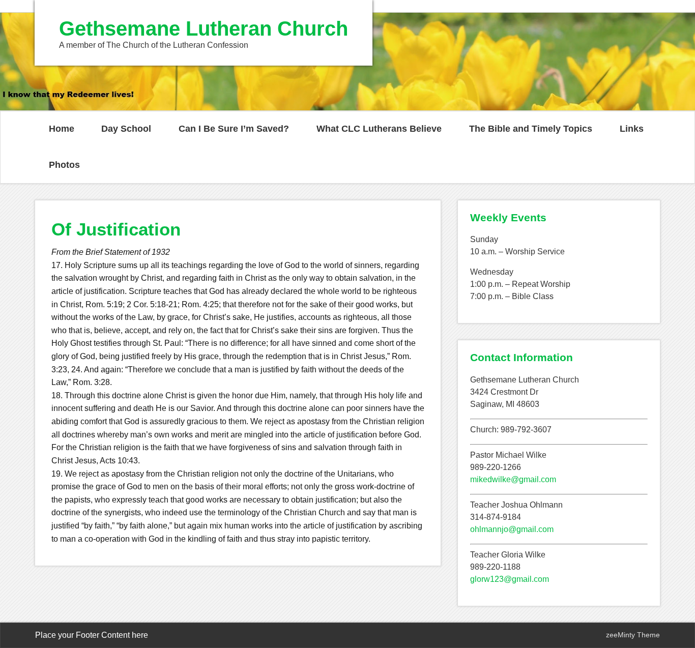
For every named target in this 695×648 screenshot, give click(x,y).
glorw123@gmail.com (509, 579)
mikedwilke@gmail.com (513, 479)
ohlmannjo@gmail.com (512, 529)
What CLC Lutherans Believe (379, 129)
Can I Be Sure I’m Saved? (234, 129)
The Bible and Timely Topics (530, 129)
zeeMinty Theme (633, 635)
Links (632, 129)
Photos (64, 165)
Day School (126, 129)
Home (61, 129)
